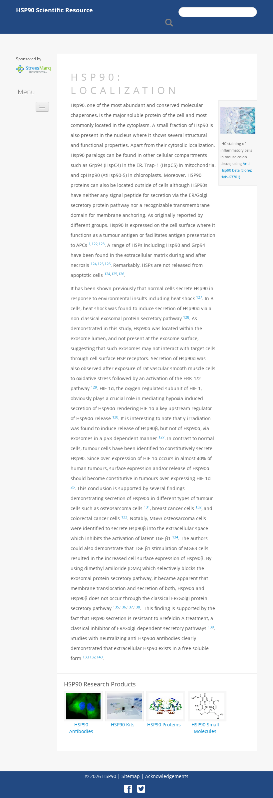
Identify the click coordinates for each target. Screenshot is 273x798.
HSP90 (109, 776)
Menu (26, 91)
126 (108, 264)
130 (86, 657)
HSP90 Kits (123, 724)
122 (95, 244)
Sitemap (131, 776)
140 (100, 657)
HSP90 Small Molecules (205, 727)
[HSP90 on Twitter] (143, 786)
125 (101, 264)
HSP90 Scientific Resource (54, 10)
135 (116, 607)
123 (102, 244)
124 (94, 264)
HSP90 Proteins (164, 724)
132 (93, 657)
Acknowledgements (166, 776)
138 (137, 607)
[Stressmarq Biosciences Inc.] (33, 68)
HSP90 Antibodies (81, 727)
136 (123, 607)
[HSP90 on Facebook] (130, 786)
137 (130, 607)
